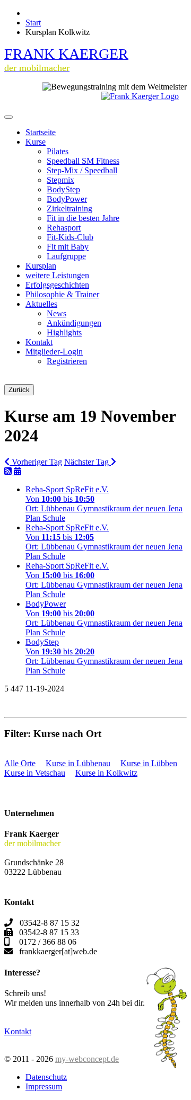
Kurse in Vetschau (34, 772)
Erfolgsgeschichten (57, 284)
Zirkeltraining (69, 208)
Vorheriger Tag (36, 461)
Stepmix (60, 179)
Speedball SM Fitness (83, 160)
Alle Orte (20, 763)
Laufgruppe (66, 256)
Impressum (43, 1086)
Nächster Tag (87, 461)
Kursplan (40, 265)
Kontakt (39, 342)
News (56, 313)
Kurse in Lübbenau (78, 763)
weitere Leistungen (57, 275)
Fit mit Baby (68, 246)
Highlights (64, 332)
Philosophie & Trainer (62, 294)
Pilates (57, 151)
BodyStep (63, 189)
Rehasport (64, 227)
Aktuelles (41, 303)
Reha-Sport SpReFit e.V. (67, 489)
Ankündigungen (74, 322)
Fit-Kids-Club (70, 237)
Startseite (40, 132)
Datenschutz (46, 1076)
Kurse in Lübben (148, 763)
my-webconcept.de (87, 1058)
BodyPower (67, 198)
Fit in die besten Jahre (83, 218)
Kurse (35, 141)
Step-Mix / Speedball (82, 170)
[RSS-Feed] (9, 471)
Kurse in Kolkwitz (106, 772)
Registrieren (67, 361)
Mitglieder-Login (54, 351)
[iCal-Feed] (17, 471)
